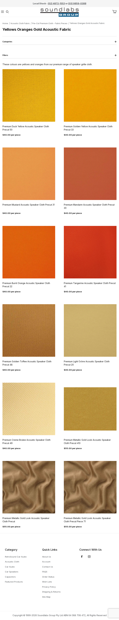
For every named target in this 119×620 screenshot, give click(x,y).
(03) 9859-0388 (77, 3)
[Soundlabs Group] (59, 11)
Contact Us (47, 566)
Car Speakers (11, 571)
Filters (5, 55)
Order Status (48, 577)
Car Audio (10, 566)
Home (5, 23)
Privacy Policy (49, 587)
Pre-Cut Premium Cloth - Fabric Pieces (49, 23)
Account (46, 561)
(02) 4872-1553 (56, 3)
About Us (46, 556)
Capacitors (10, 577)
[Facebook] (81, 556)
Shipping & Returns (51, 592)
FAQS (44, 571)
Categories (7, 42)
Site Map (46, 597)
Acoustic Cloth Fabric (20, 23)
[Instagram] (89, 556)
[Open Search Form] (7, 12)
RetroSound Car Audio (16, 556)
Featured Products (14, 581)
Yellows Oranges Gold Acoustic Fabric (87, 23)
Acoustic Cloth (12, 561)
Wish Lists (47, 581)
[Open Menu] (2, 12)
